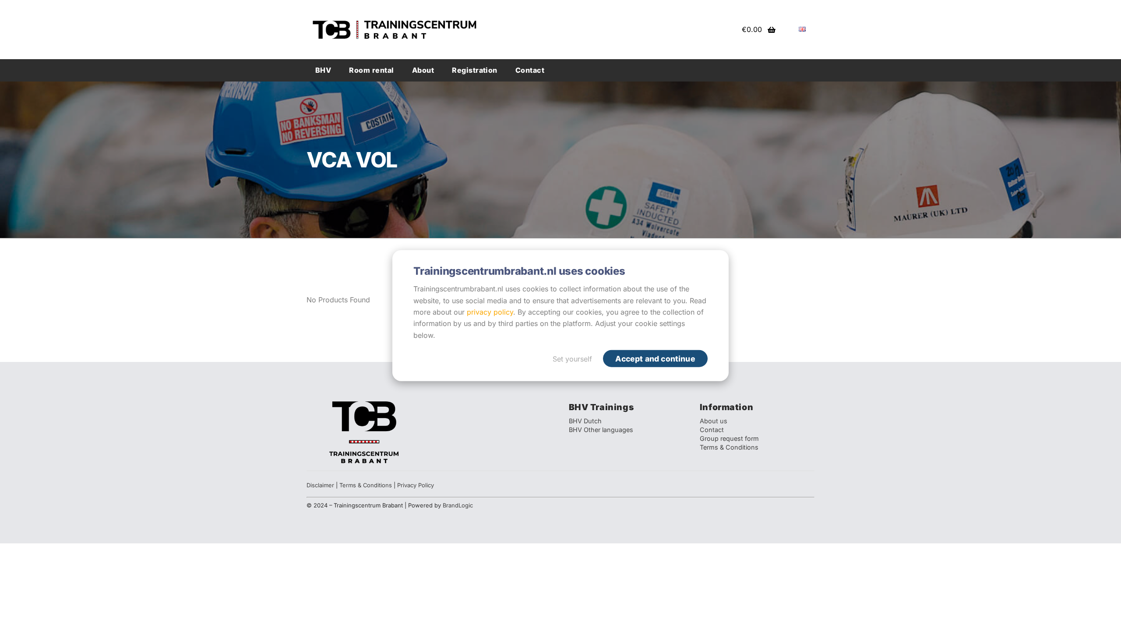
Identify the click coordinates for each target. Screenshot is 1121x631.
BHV (323, 70)
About (423, 70)
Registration (474, 70)
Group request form (729, 438)
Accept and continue (655, 358)
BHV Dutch (585, 421)
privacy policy (490, 312)
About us (713, 421)
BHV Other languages (601, 429)
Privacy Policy (415, 485)
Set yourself (572, 358)
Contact (529, 70)
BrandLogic (458, 505)
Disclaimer (320, 485)
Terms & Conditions (729, 447)
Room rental (371, 70)
